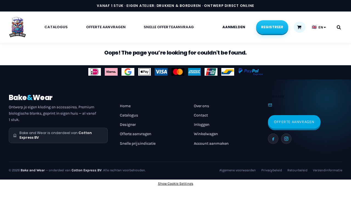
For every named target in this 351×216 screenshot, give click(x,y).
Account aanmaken (211, 143)
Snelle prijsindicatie (137, 143)
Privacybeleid (271, 170)
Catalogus (129, 115)
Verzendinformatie (327, 170)
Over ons (201, 106)
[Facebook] (273, 138)
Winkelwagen (206, 134)
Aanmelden (233, 27)
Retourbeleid (297, 170)
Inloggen (202, 124)
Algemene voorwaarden (237, 170)
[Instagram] (286, 138)
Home (125, 106)
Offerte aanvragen (135, 134)
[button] (299, 27)
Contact (201, 115)
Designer (128, 124)
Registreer (272, 27)
